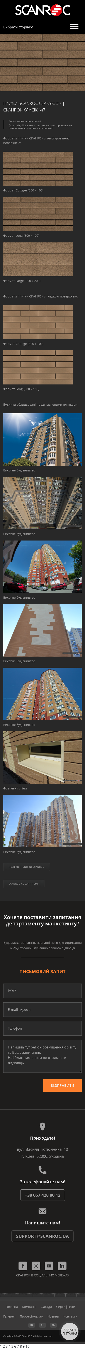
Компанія (29, 1307)
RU (42, 1325)
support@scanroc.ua (42, 1236)
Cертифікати (65, 1307)
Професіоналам (31, 1316)
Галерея (9, 1316)
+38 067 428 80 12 (42, 1195)
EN (53, 1325)
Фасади (46, 1307)
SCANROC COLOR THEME (24, 883)
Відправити (62, 1085)
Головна (12, 1307)
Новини (53, 1316)
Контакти (70, 1316)
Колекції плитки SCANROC (26, 866)
